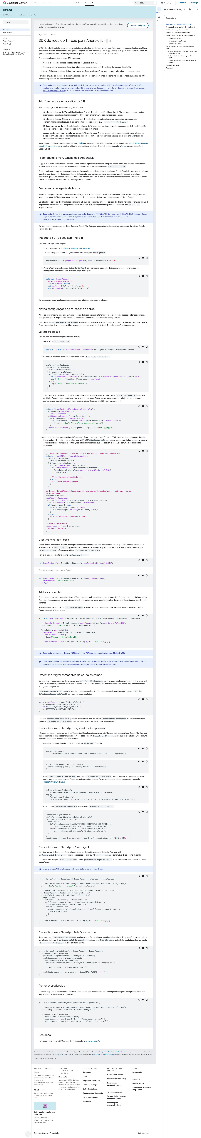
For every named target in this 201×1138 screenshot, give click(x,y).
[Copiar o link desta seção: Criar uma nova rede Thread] (71, 540)
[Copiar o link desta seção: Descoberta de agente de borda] (82, 188)
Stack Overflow (138, 1083)
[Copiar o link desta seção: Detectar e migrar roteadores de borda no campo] (104, 675)
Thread (7, 10)
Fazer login (193, 3)
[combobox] (145, 3)
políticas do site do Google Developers (102, 1054)
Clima (85, 1076)
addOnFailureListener (49, 146)
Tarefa (80, 143)
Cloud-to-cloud (40, 1090)
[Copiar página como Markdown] (110, 41)
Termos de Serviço (41, 1133)
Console (182, 3)
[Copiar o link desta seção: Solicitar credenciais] (62, 332)
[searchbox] (15, 22)
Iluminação (87, 1072)
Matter (36, 1072)
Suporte (33, 15)
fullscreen (193, 9)
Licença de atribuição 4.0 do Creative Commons (115, 1052)
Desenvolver (39, 3)
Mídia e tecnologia (90, 1085)
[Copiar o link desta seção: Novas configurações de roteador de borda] (97, 309)
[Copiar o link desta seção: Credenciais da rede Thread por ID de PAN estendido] (98, 932)
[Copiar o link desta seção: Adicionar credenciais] (64, 592)
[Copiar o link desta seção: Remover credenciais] (67, 986)
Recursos (53, 3)
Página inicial (43, 35)
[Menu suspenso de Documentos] (97, 3)
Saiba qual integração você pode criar (44, 1113)
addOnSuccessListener (138, 143)
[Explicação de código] (139, 258)
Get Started (7, 15)
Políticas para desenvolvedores (114, 1104)
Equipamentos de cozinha (93, 1093)
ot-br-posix (96, 217)
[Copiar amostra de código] (147, 258)
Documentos (90, 3)
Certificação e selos (115, 1074)
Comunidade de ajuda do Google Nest (141, 1088)
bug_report (189, 9)
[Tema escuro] (143, 258)
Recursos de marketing (116, 1079)
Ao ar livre (87, 1101)
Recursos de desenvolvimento (114, 1084)
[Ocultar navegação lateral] (28, 1133)
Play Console (137, 1072)
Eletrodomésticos (90, 1089)
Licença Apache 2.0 (60, 1054)
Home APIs (63, 1077)
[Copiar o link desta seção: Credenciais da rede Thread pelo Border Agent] (91, 847)
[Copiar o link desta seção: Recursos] (53, 1035)
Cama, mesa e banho (91, 1097)
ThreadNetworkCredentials (54, 782)
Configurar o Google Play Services (76, 248)
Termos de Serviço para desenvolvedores (116, 1097)
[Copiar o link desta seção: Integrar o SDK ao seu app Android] (85, 238)
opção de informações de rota (54, 91)
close (197, 9)
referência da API (92, 1041)
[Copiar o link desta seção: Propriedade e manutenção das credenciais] (96, 158)
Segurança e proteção (91, 1081)
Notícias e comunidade (71, 3)
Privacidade (54, 1133)
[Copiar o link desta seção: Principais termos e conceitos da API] (87, 101)
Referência (21, 15)
